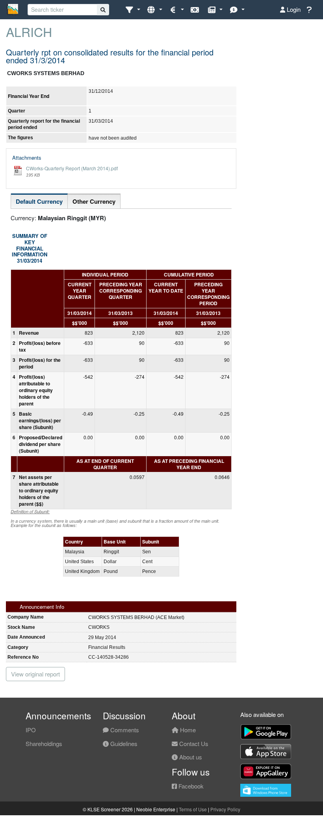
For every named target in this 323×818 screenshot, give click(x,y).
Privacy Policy (225, 809)
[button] (132, 9)
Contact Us (193, 743)
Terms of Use (193, 809)
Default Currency (39, 201)
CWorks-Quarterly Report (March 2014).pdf (72, 168)
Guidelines (123, 743)
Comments (124, 730)
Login (293, 9)
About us (190, 757)
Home (187, 730)
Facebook (190, 786)
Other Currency (93, 201)
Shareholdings (44, 743)
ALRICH (29, 31)
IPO (31, 730)
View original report (35, 674)
